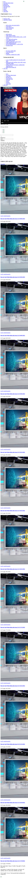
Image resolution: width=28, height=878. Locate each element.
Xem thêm (3, 164)
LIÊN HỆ (5, 85)
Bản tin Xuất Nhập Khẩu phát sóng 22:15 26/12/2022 (13, 685)
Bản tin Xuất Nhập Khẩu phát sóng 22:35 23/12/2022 (13, 744)
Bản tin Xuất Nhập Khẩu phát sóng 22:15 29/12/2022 (13, 510)
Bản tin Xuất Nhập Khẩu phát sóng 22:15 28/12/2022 (13, 569)
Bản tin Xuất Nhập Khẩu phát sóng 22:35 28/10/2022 (13, 802)
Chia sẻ (2, 140)
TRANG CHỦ (6, 18)
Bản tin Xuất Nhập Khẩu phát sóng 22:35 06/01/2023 (13, 218)
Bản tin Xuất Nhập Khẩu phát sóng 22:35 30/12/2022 (13, 452)
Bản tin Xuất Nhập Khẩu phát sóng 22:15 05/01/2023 (13, 277)
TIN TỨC (5, 68)
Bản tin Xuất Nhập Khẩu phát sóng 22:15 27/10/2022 (13, 860)
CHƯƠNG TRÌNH (7, 20)
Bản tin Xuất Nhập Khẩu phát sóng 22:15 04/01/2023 (13, 335)
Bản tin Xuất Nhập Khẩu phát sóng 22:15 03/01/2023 (13, 393)
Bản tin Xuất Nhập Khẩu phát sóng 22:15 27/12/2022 (13, 627)
